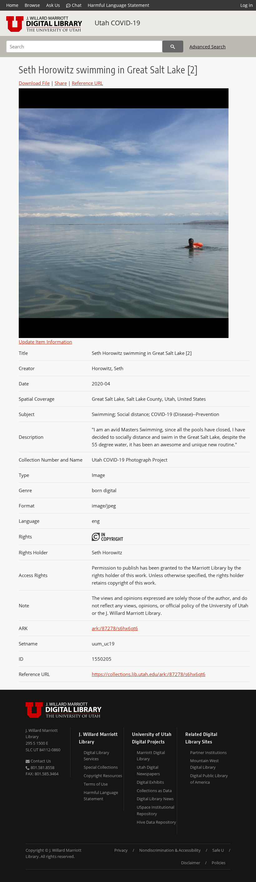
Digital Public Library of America (209, 779)
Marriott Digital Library (151, 756)
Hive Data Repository (156, 822)
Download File (34, 83)
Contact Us (40, 761)
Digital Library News (155, 798)
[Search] (172, 46)
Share (61, 83)
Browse (32, 5)
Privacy (121, 850)
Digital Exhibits (150, 782)
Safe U (218, 850)
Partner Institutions (208, 752)
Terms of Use (96, 784)
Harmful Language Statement (118, 5)
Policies (218, 862)
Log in (246, 5)
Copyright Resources (103, 775)
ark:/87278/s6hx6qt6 (115, 628)
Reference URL (87, 83)
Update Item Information (45, 342)
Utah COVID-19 (117, 22)
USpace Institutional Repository (155, 810)
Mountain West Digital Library (204, 764)
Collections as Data (154, 790)
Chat (76, 5)
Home (12, 5)
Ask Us (53, 5)
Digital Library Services (96, 756)
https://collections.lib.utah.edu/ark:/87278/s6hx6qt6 (148, 674)
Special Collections (101, 767)
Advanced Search (208, 47)
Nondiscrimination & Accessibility (170, 850)
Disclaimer (190, 862)
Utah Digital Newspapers (148, 770)
